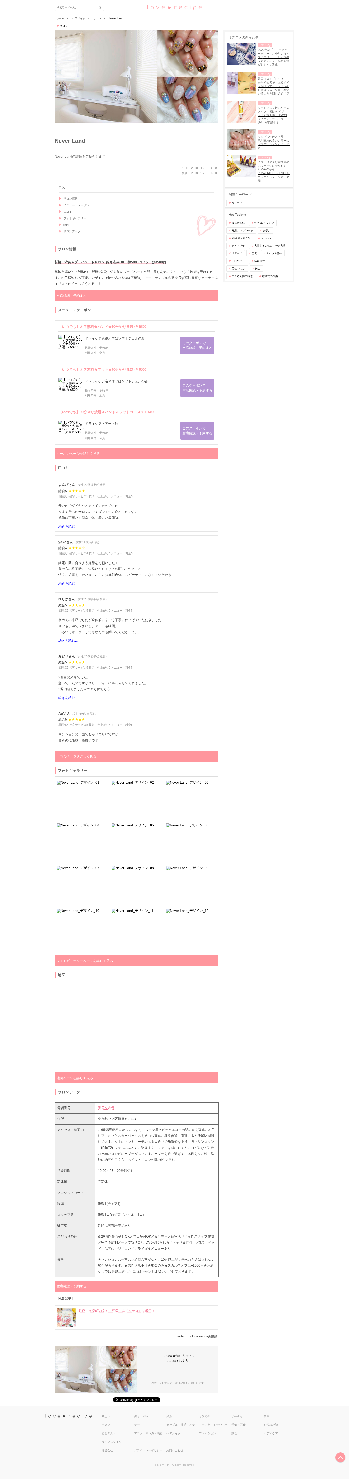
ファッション (207, 1433)
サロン (64, 25)
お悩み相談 (271, 1424)
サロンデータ (71, 231)
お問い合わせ (174, 1450)
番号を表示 (106, 1108)
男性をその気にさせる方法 (270, 245)
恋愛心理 (204, 1416)
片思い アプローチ (242, 230)
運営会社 (107, 1450)
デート (138, 1424)
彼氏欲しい (238, 222)
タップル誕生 (274, 253)
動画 (234, 1433)
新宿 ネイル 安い (241, 238)
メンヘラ (266, 238)
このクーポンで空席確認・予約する (197, 345)
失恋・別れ (141, 1416)
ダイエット (238, 202)
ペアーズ (237, 253)
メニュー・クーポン (76, 205)
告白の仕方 (238, 260)
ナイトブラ (238, 245)
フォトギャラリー (74, 218)
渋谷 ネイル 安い (264, 222)
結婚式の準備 (270, 276)
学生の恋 (237, 1416)
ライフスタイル (112, 1442)
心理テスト (109, 1433)
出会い (106, 1424)
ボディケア (271, 1433)
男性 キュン (238, 268)
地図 (66, 225)
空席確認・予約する (71, 296)
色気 (254, 253)
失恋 (257, 268)
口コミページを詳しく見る (76, 756)
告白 (266, 1416)
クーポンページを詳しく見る (78, 453)
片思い (106, 1416)
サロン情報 (70, 198)
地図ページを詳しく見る (75, 1078)
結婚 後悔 (259, 260)
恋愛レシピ (174, 7)
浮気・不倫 (238, 1424)
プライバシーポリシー (148, 1450)
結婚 (169, 1416)
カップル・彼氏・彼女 (180, 1424)
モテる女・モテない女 (213, 1424)
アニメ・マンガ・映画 (148, 1433)
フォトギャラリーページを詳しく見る (85, 961)
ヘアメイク (173, 1433)
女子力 (267, 230)
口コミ (67, 211)
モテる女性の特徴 (242, 276)
